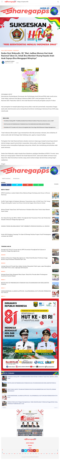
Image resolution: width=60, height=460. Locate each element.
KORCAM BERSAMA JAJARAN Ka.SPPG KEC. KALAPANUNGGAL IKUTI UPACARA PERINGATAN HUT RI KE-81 (26, 291)
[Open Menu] (2, 2)
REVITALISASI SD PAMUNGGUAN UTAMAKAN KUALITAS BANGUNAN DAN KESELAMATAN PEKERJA (27, 124)
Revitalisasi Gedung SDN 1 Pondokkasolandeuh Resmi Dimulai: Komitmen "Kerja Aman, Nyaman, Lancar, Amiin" (29, 120)
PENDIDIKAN (16, 50)
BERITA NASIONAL (8, 50)
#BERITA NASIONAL (6, 178)
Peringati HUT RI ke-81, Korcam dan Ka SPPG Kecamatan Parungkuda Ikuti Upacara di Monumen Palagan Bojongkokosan (23, 250)
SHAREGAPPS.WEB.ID (34, 456)
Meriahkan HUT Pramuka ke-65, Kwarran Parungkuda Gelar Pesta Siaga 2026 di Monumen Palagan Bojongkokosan (29, 127)
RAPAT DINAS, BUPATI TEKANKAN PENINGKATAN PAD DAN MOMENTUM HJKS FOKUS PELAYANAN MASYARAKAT (32, 390)
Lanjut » (56, 407)
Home (2, 50)
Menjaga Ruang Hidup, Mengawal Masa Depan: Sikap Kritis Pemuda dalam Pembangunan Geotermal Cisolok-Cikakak (24, 275)
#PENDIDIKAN (16, 178)
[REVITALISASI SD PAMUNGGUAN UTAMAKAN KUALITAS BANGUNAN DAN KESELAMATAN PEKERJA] (55, 285)
